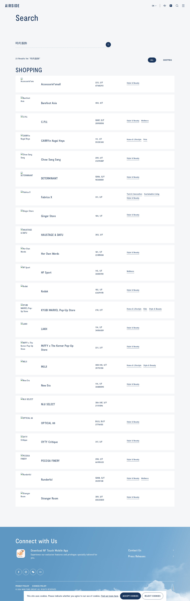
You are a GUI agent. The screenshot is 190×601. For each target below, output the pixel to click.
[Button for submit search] (108, 44)
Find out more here (109, 596)
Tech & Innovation (134, 194)
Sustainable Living (151, 194)
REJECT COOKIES (152, 596)
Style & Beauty (133, 83)
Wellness (145, 121)
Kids (145, 309)
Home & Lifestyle (134, 139)
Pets (145, 139)
